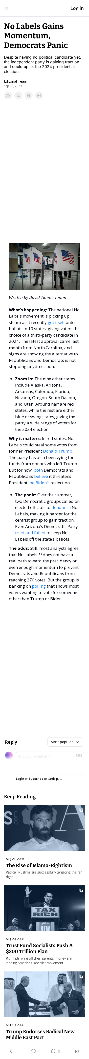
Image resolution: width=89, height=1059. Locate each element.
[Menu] (6, 8)
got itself (56, 322)
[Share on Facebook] (8, 95)
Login (20, 779)
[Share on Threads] (29, 95)
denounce (61, 507)
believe (41, 476)
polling (39, 586)
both (38, 470)
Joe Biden (37, 482)
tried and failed (30, 532)
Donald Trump (57, 451)
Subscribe (36, 779)
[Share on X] (18, 95)
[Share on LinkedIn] (39, 95)
